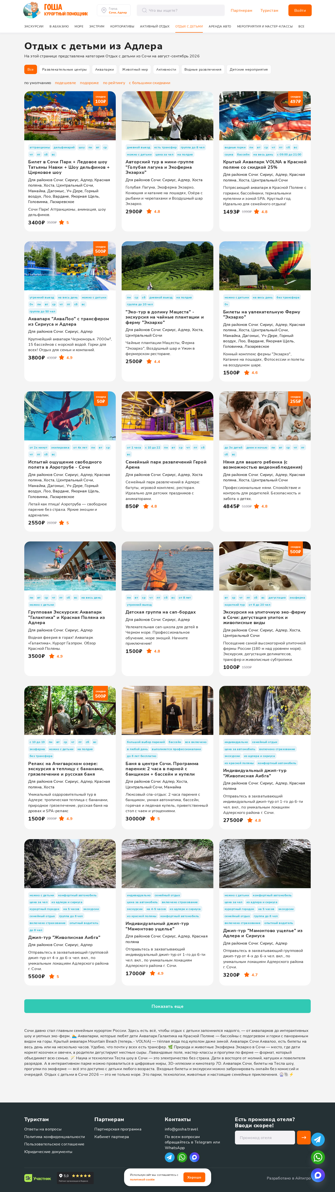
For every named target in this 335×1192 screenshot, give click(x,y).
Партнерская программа (118, 1128)
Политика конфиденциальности (54, 1136)
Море (79, 26)
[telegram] (318, 1139)
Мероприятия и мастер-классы (265, 26)
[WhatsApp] (182, 1157)
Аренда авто (220, 26)
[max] (194, 1157)
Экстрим (96, 26)
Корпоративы (122, 26)
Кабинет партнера (111, 1136)
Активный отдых (154, 26)
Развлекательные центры (64, 69)
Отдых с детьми (189, 26)
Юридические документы (48, 1151)
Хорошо (194, 1177)
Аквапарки (104, 69)
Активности (166, 69)
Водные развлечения (202, 69)
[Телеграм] (170, 1157)
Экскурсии (34, 26)
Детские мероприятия (249, 69)
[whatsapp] (318, 1157)
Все (30, 69)
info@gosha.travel (181, 1128)
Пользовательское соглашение (54, 1143)
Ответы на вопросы (43, 1128)
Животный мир (135, 69)
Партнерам (242, 10)
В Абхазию (59, 26)
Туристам (269, 10)
